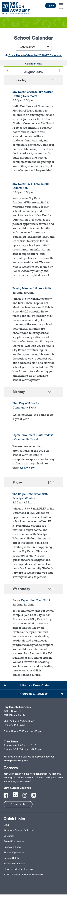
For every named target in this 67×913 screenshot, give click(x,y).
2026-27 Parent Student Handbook (23, 874)
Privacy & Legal (12, 846)
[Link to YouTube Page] (33, 796)
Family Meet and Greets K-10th (33, 288)
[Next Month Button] (59, 70)
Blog (6, 824)
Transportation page (16, 760)
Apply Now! (27, 467)
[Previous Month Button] (7, 70)
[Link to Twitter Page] (16, 796)
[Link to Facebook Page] (6, 796)
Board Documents (14, 841)
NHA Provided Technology (18, 868)
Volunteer (9, 835)
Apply (51, 5)
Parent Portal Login (14, 863)
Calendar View (33, 63)
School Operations (14, 852)
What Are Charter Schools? (19, 830)
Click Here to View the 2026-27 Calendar (35, 55)
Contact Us (18, 804)
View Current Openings (17, 787)
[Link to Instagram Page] (25, 796)
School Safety (11, 857)
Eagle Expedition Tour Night (31, 600)
